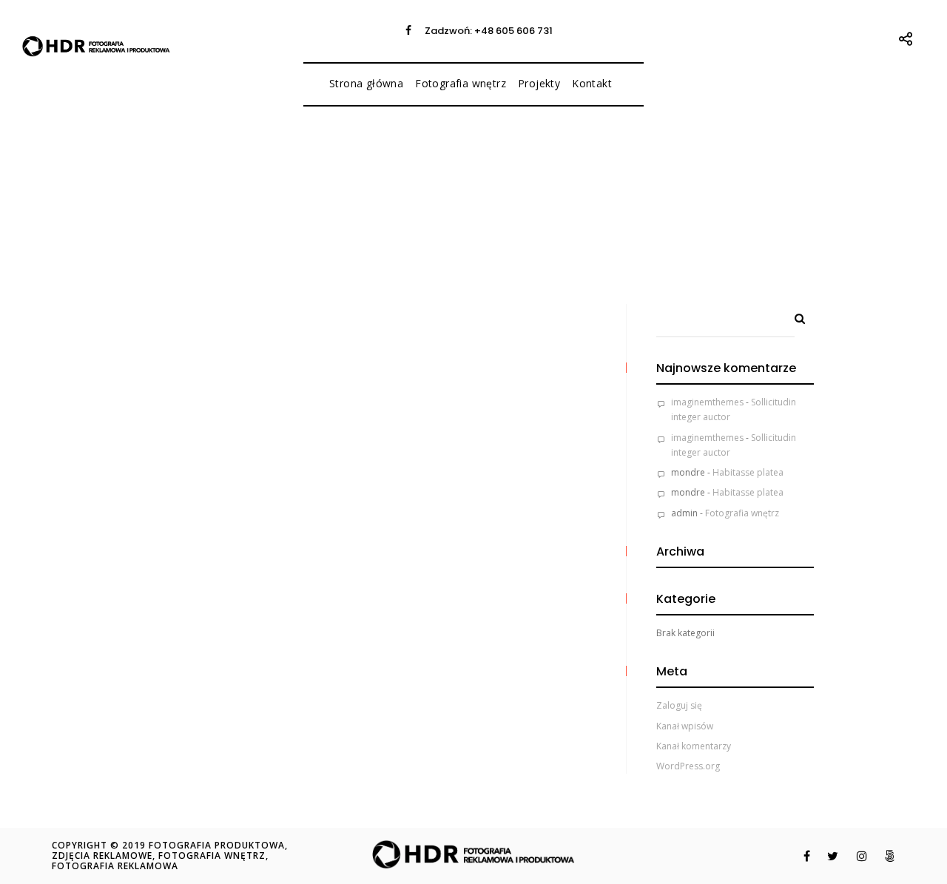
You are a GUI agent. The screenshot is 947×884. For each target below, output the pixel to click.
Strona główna (366, 83)
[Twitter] (825, 856)
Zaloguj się (679, 705)
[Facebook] (408, 30)
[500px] (882, 856)
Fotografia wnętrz (460, 83)
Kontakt (592, 83)
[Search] (794, 315)
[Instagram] (854, 856)
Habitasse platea (747, 472)
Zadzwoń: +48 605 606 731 (489, 31)
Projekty (539, 83)
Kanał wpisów (684, 726)
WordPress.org (688, 766)
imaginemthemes (707, 402)
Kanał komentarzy (693, 746)
